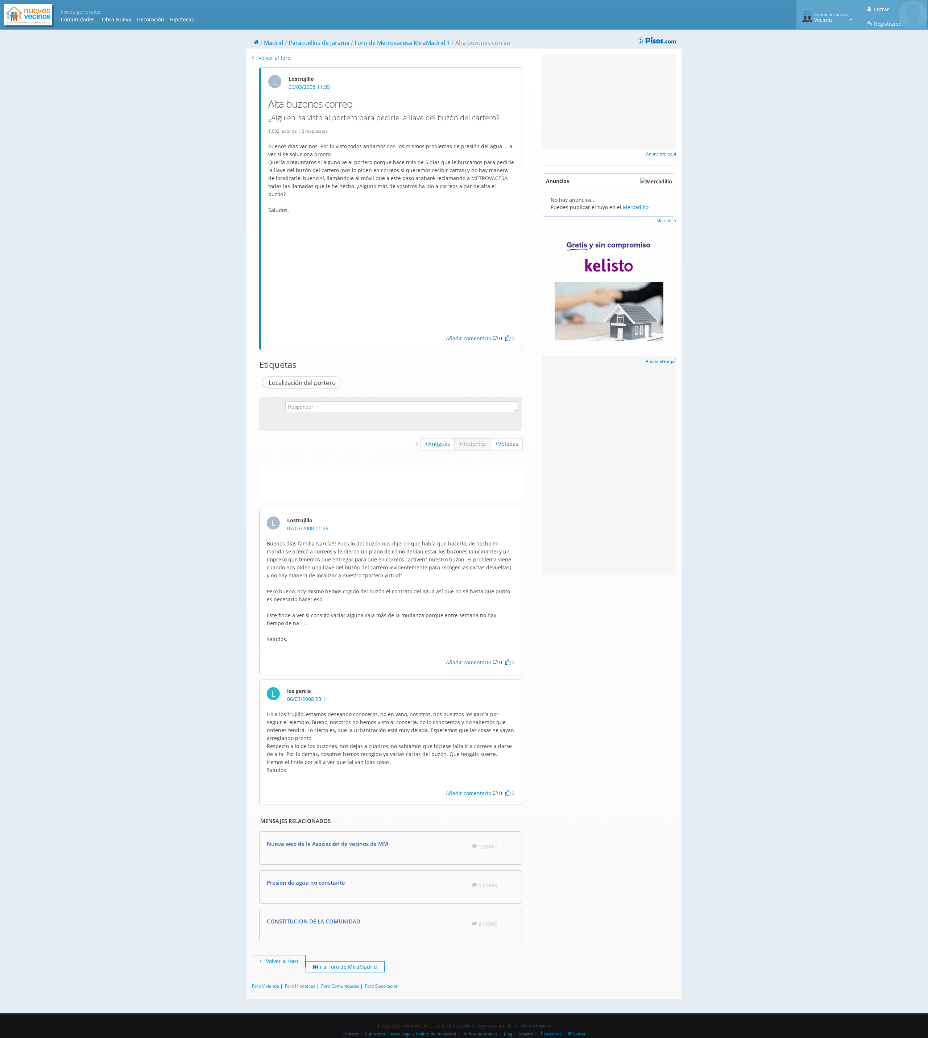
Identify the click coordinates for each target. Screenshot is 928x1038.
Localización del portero (302, 382)
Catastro (525, 1034)
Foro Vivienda (265, 986)
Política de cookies (480, 1034)
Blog (508, 1034)
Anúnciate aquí (661, 154)
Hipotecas (182, 19)
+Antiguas (437, 443)
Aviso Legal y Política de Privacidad (423, 1034)
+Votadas (506, 443)
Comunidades (78, 19)
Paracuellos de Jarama (319, 43)
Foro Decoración (381, 986)
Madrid (273, 43)
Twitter (578, 1034)
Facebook (553, 1034)
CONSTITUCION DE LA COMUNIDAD (313, 921)
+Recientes (472, 443)
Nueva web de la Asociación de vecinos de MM (327, 843)
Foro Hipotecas (300, 986)
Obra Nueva (116, 19)
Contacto (351, 1034)
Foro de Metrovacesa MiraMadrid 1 (402, 43)
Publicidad (375, 1034)
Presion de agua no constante (306, 882)
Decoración (150, 19)
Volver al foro (273, 57)
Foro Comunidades (340, 986)
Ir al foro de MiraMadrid (347, 966)
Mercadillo (636, 207)
